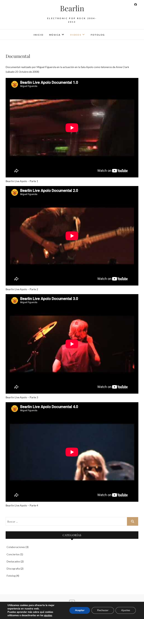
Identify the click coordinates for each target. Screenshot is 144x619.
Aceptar (79, 610)
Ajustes (125, 610)
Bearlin (72, 8)
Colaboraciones (16, 547)
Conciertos (13, 554)
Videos (75, 34)
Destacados (13, 561)
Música (55, 34)
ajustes (48, 615)
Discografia (13, 568)
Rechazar (102, 610)
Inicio (39, 34)
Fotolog (98, 34)
